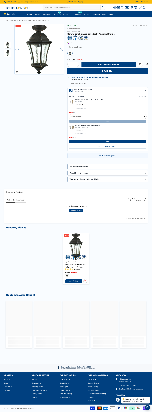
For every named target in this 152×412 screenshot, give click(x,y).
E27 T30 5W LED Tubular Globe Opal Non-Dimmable (91, 100)
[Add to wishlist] (85, 281)
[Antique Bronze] (70, 53)
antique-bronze (67, 276)
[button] (17, 49)
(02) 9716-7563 (131, 385)
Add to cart (73, 281)
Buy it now (107, 71)
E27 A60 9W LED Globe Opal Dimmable (87, 125)
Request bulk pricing (109, 156)
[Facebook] (118, 400)
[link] (140, 64)
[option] (39, 49)
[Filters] (130, 200)
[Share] (146, 64)
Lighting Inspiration (73, 29)
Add (107, 141)
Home (6, 20)
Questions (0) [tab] (20, 200)
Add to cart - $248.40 (108, 64)
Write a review (76, 211)
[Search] (102, 7)
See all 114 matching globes (107, 146)
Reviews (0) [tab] (11, 200)
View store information (78, 83)
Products (13, 20)
